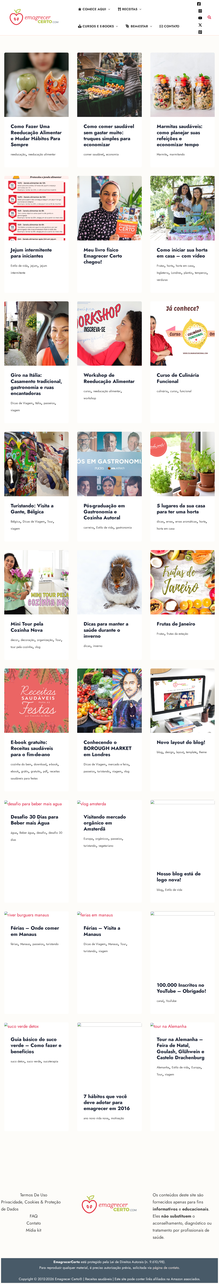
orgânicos (101, 838)
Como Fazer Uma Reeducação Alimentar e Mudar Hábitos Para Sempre (36, 135)
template (191, 752)
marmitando (177, 154)
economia (112, 154)
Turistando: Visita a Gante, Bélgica (32, 508)
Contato (34, 1223)
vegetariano (106, 846)
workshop (90, 398)
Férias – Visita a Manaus (102, 931)
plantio (188, 273)
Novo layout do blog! (181, 742)
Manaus (25, 944)
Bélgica (15, 521)
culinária (162, 391)
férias (14, 944)
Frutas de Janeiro (176, 623)
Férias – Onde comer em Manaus (35, 931)
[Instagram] (200, 11)
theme (203, 752)
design (169, 752)
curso (87, 391)
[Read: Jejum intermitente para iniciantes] (36, 208)
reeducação (18, 154)
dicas (160, 521)
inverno (97, 646)
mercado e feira (118, 764)
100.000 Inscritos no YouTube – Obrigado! (181, 988)
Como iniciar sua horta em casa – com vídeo (182, 252)
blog (160, 752)
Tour (50, 521)
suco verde (34, 1061)
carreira (89, 527)
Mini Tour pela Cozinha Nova (27, 626)
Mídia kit (33, 1230)
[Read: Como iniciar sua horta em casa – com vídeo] (182, 208)
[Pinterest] (200, 32)
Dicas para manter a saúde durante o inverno (106, 630)
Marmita (162, 154)
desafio (41, 832)
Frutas (160, 266)
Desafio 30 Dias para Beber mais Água (34, 819)
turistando (103, 771)
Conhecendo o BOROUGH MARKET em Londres (108, 748)
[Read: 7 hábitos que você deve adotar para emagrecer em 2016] (109, 1054)
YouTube (171, 1001)
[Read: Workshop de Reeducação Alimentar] (109, 333)
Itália (38, 403)
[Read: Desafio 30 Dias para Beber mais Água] (33, 803)
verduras (162, 280)
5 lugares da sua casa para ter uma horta (181, 508)
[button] (108, 9)
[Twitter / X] (200, 25)
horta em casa (185, 266)
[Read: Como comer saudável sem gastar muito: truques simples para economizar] (109, 85)
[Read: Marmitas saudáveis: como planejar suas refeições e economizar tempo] (182, 85)
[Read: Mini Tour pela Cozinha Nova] (36, 582)
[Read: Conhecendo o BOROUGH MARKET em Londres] (109, 700)
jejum (33, 266)
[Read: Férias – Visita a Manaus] (95, 915)
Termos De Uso (33, 1195)
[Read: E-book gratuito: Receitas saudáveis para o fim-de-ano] (36, 700)
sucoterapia (50, 1061)
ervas (169, 521)
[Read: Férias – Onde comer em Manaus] (26, 915)
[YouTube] (200, 18)
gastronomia (124, 527)
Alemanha (163, 1067)
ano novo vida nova (96, 1118)
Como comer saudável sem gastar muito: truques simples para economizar (109, 135)
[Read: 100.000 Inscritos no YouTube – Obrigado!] (182, 943)
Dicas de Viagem (22, 403)
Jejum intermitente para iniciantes (31, 252)
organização (45, 640)
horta (170, 266)
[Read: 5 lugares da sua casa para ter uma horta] (182, 464)
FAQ (34, 1216)
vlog (37, 647)
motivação (117, 1118)
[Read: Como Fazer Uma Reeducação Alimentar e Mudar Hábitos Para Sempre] (36, 85)
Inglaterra (163, 273)
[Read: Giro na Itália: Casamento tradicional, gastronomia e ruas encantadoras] (36, 333)
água (14, 832)
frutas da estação (177, 634)
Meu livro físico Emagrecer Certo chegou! (103, 256)
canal (160, 1001)
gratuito (35, 771)
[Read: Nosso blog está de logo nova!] (182, 832)
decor (14, 640)
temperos (201, 273)
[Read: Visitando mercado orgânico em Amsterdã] (91, 803)
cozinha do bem (21, 764)
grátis (24, 771)
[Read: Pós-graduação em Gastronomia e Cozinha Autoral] (109, 464)
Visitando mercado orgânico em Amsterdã (105, 823)
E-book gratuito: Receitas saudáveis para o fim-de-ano (32, 748)
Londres (176, 273)
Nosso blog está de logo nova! (179, 876)
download (40, 764)
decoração (27, 640)
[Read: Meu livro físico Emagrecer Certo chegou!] (109, 208)
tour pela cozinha (22, 647)
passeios (49, 403)
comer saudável (94, 154)
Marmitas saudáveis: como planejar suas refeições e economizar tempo (179, 135)
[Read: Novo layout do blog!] (182, 700)
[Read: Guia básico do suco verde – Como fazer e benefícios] (21, 1026)
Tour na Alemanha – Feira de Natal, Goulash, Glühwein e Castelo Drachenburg (180, 1048)
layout (179, 752)
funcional (185, 391)
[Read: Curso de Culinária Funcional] (182, 333)
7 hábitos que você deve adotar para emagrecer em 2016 (107, 1102)
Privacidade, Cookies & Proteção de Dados (31, 1205)
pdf (45, 771)
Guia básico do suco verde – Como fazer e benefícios (36, 1045)
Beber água (26, 832)
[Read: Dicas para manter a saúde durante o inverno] (109, 582)
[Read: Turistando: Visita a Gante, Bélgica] (36, 464)
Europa (88, 838)
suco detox (17, 1061)
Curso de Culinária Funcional (178, 378)
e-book (53, 764)
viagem (15, 410)
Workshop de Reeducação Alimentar (109, 378)
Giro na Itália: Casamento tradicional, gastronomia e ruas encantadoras (36, 384)
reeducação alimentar (42, 154)
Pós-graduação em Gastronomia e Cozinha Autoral (104, 511)
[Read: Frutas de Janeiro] (182, 582)
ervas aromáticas (186, 521)
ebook (15, 771)
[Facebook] (199, 4)
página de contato (166, 1267)
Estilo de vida (19, 266)
